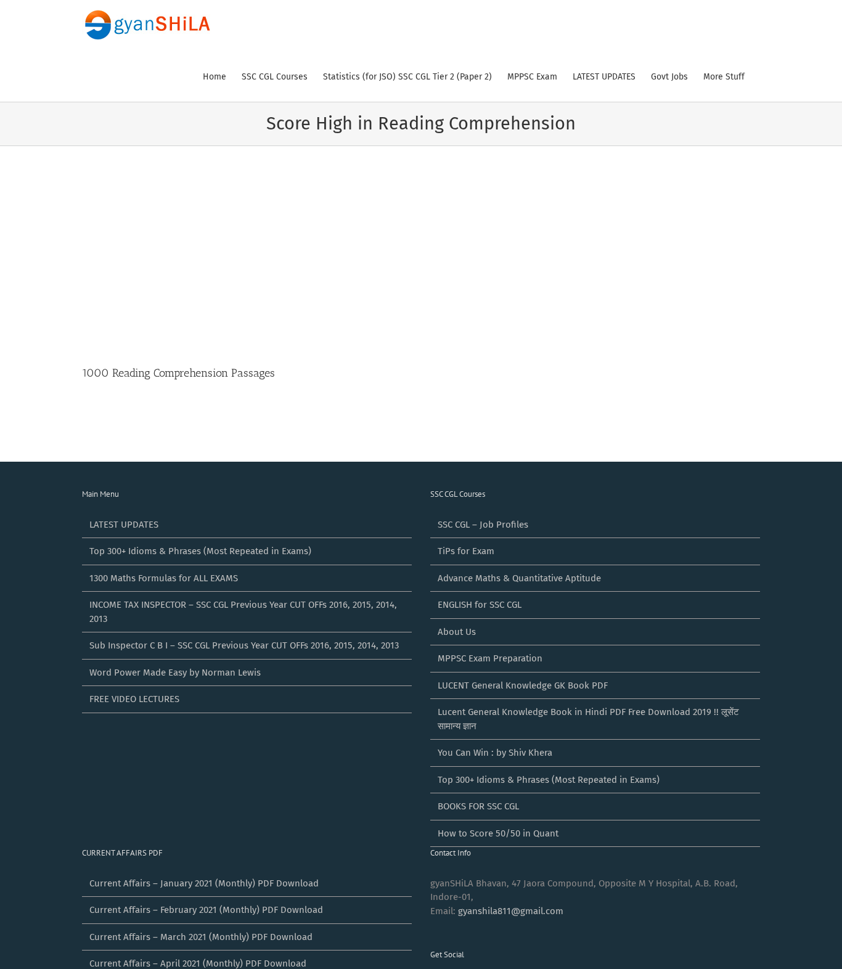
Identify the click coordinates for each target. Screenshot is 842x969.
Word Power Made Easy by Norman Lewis (175, 672)
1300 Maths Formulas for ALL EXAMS (163, 578)
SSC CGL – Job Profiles (483, 524)
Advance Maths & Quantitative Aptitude (519, 578)
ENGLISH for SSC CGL (479, 604)
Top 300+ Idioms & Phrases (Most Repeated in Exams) (200, 551)
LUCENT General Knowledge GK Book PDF (523, 685)
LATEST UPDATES (123, 524)
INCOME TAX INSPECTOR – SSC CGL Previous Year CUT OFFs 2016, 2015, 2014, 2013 (243, 611)
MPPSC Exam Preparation (490, 658)
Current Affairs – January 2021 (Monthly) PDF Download (204, 883)
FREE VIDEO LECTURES (134, 699)
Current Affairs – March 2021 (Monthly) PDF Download (201, 936)
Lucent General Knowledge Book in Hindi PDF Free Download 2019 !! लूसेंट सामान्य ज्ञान (588, 719)
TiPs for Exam (466, 551)
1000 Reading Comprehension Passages (178, 373)
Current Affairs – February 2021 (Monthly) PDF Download (206, 909)
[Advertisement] (421, 238)
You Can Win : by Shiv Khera (495, 752)
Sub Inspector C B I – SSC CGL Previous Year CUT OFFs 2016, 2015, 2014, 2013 (244, 645)
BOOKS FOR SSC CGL (478, 806)
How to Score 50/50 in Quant (498, 833)
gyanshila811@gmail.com (510, 911)
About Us (457, 631)
